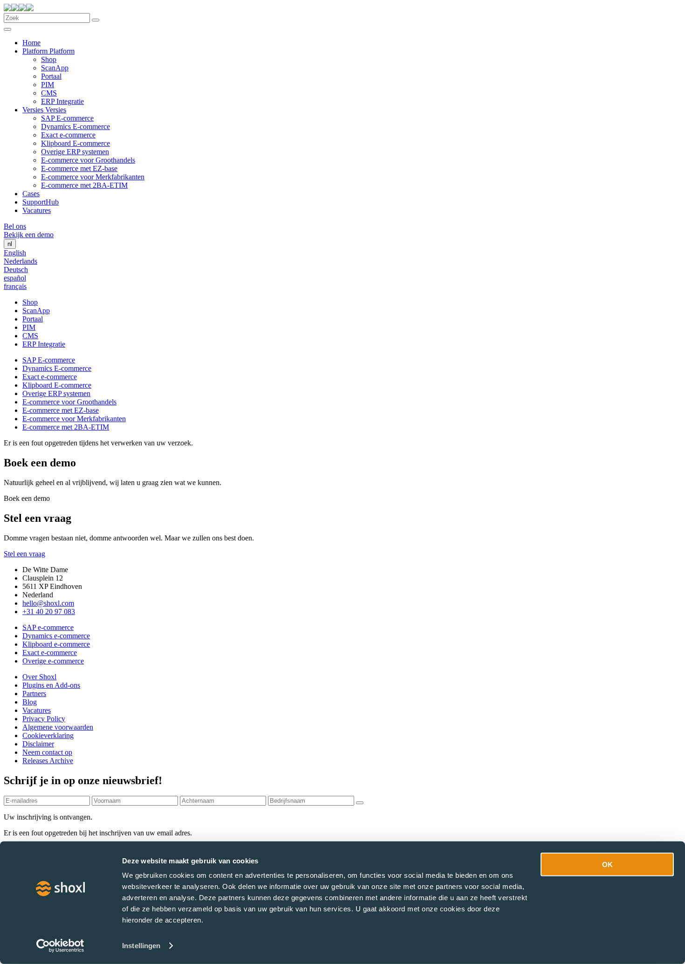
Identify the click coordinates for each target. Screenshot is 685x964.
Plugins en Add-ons (51, 685)
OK (607, 864)
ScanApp (54, 68)
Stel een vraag (24, 554)
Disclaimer (38, 744)
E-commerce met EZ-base (79, 168)
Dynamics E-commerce (75, 126)
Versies (33, 110)
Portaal (51, 76)
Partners (34, 693)
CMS (49, 93)
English (15, 253)
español (15, 278)
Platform (35, 51)
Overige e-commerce (53, 661)
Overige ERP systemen (75, 152)
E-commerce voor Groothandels (88, 160)
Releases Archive (47, 761)
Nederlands (20, 261)
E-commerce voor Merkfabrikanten (92, 177)
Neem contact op (47, 752)
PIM (47, 85)
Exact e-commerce (68, 135)
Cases (31, 194)
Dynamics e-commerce (56, 636)
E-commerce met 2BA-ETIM (84, 185)
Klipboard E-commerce (75, 143)
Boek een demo (27, 498)
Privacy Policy (43, 719)
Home (31, 43)
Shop (48, 59)
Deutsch (16, 269)
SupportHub (40, 202)
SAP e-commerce (48, 627)
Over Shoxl (39, 677)
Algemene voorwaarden (57, 727)
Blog (29, 702)
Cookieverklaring (48, 735)
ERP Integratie (62, 101)
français (15, 286)
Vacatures (36, 210)
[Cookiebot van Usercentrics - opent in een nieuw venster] (60, 946)
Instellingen (141, 946)
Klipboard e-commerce (56, 644)
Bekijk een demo (29, 235)
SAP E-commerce (67, 118)
